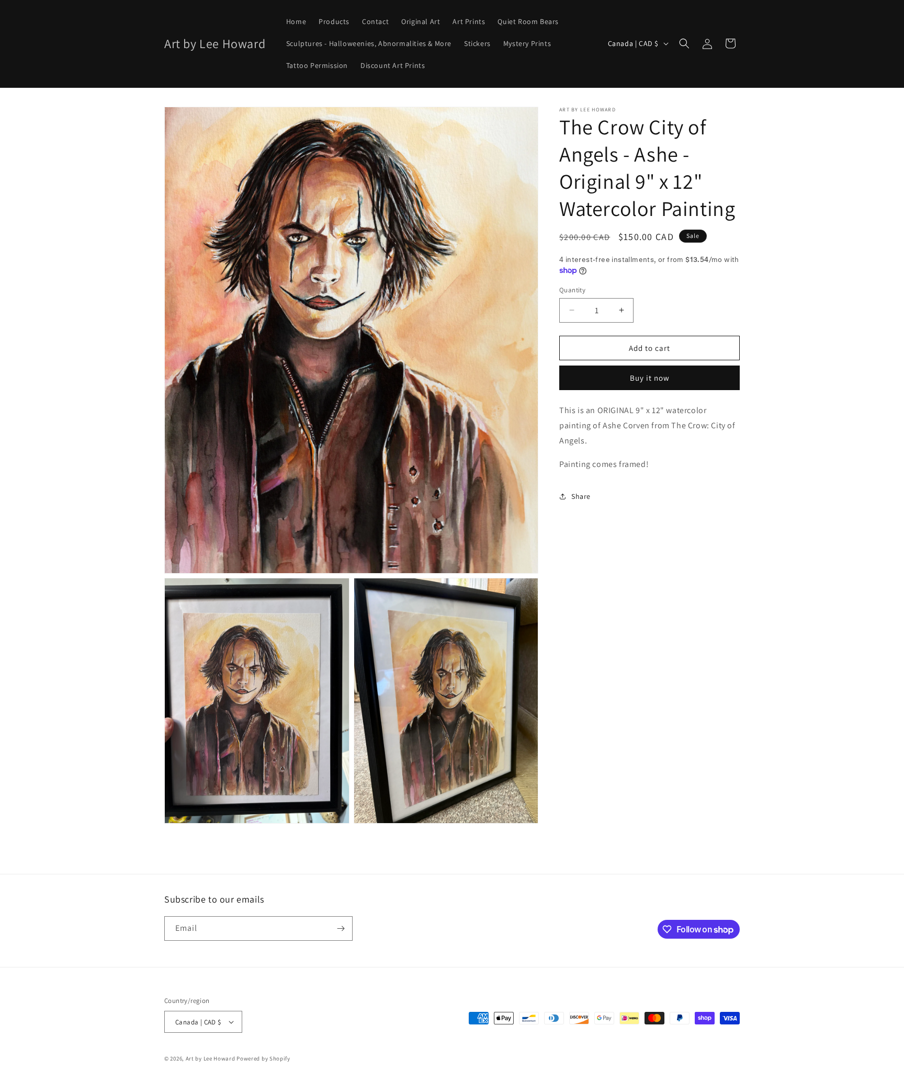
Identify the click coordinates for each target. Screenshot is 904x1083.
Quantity (572, 289)
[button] (684, 43)
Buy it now (650, 378)
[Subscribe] (340, 928)
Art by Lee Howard (210, 1058)
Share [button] (581, 495)
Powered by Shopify (263, 1058)
